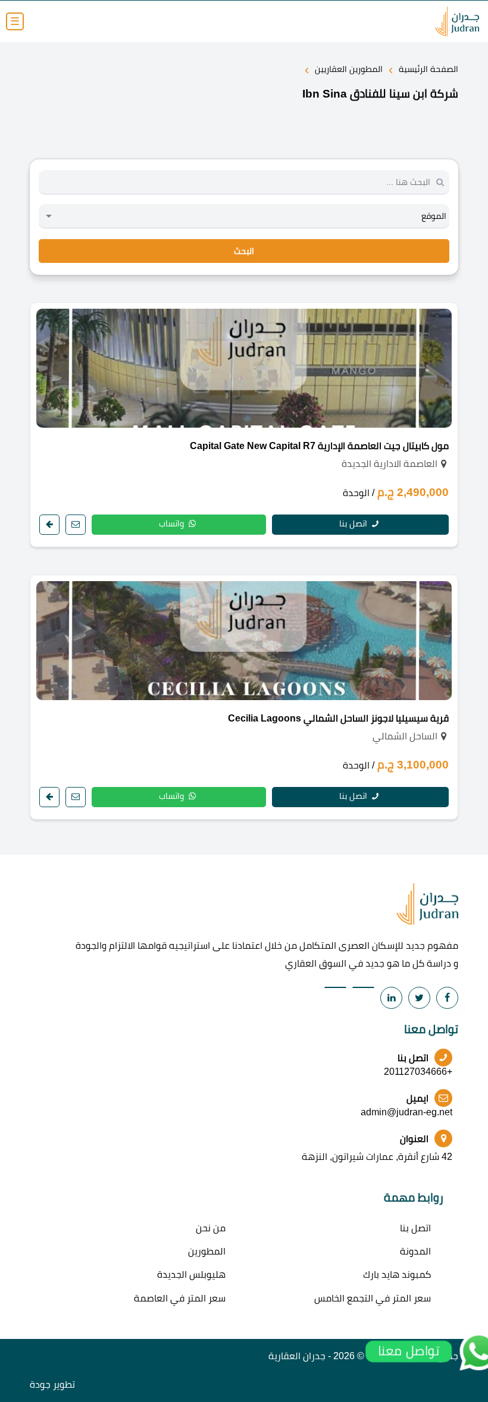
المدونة (415, 1251)
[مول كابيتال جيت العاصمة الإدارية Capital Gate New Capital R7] (244, 368)
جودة (40, 1384)
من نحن (211, 1228)
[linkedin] (391, 997)
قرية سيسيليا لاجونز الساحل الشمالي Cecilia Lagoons (338, 718)
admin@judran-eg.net (406, 1112)
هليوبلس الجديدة (191, 1274)
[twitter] (419, 997)
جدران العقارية (297, 1356)
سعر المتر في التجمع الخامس (372, 1298)
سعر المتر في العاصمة (180, 1298)
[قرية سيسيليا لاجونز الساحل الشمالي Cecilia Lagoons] (244, 640)
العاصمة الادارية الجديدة (389, 464)
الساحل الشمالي (405, 736)
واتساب (172, 523)
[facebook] (447, 997)
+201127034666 (418, 1072)
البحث (244, 251)
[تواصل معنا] (75, 525)
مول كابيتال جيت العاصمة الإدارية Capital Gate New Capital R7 (319, 446)
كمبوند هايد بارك (397, 1274)
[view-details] (49, 525)
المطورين (207, 1251)
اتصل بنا (354, 523)
